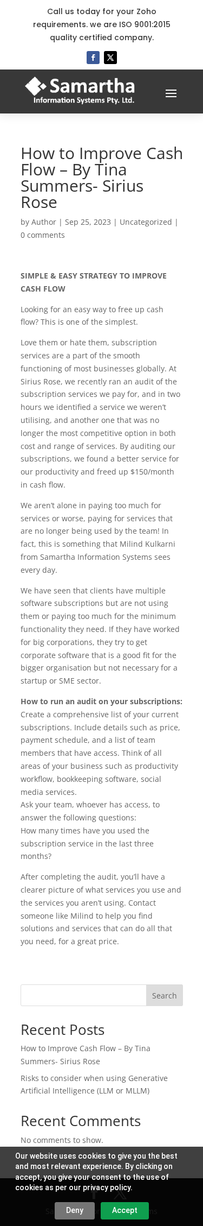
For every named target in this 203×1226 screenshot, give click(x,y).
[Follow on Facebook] (93, 57)
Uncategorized (146, 222)
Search (164, 995)
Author (43, 222)
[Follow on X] (110, 57)
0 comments (43, 235)
